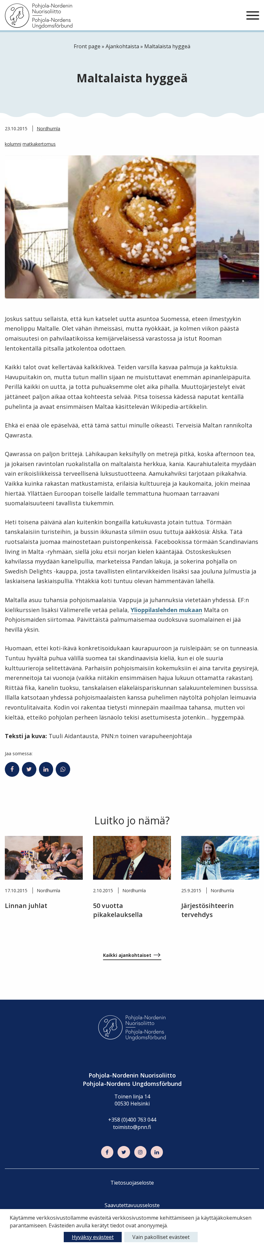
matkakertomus (39, 144)
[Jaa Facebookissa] (12, 769)
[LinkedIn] (157, 1152)
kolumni (13, 144)
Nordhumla (48, 128)
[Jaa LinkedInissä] (46, 769)
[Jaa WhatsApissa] (63, 769)
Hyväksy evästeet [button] (93, 1237)
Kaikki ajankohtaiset (127, 955)
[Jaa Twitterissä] (29, 769)
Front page (87, 46)
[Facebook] (107, 1152)
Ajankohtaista (122, 46)
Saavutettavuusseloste (132, 1205)
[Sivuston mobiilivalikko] (252, 15)
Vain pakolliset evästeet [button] (161, 1237)
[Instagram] (140, 1152)
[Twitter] (124, 1152)
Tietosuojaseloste (132, 1182)
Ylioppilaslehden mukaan (166, 610)
